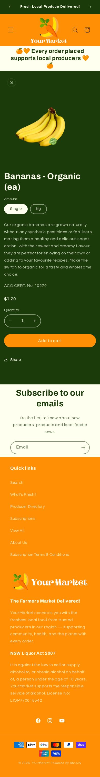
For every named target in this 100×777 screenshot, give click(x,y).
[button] (11, 30)
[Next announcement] (90, 7)
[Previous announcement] (9, 7)
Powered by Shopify (66, 763)
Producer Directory (27, 507)
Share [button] (15, 360)
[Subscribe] (83, 447)
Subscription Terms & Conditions (39, 555)
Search (16, 483)
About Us (18, 543)
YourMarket (41, 763)
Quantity (11, 310)
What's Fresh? (23, 495)
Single (16, 209)
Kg (38, 209)
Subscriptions (22, 519)
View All (17, 531)
